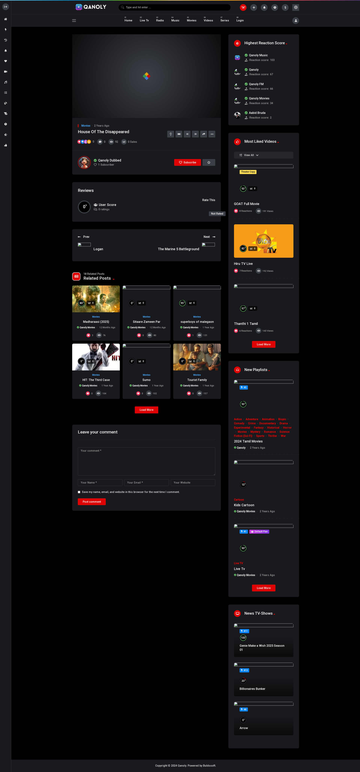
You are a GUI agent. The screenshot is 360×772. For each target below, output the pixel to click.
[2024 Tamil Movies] (263, 396)
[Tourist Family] (197, 357)
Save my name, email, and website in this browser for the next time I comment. (131, 491)
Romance (270, 431)
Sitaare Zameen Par (146, 322)
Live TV (238, 563)
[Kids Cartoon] (263, 477)
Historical (273, 427)
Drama (284, 423)
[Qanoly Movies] (237, 101)
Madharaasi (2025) (96, 322)
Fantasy (258, 427)
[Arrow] (263, 718)
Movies (85, 125)
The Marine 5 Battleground (178, 249)
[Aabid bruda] (237, 115)
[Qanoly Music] (237, 57)
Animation (268, 419)
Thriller (272, 435)
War (283, 435)
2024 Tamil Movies (248, 441)
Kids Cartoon (244, 505)
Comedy (239, 423)
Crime (252, 423)
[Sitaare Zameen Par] (146, 298)
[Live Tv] (263, 541)
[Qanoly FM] (237, 86)
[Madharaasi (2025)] (96, 298)
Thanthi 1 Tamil (246, 324)
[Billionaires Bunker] (263, 679)
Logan (98, 249)
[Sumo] (146, 357)
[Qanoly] (90, 7)
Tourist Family (197, 380)
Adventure (252, 419)
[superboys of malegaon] (197, 298)
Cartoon (239, 499)
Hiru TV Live (243, 264)
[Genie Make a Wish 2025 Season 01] (263, 640)
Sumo (146, 380)
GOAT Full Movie (246, 204)
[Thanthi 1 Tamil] (263, 301)
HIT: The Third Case (96, 380)
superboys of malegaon (197, 322)
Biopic (282, 419)
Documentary (267, 423)
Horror (287, 427)
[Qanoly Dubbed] (84, 162)
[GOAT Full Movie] (263, 181)
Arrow (244, 728)
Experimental (242, 427)
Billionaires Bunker (252, 689)
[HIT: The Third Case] (96, 357)
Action (238, 419)
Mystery (255, 431)
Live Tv (239, 569)
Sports (260, 435)
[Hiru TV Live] (263, 241)
